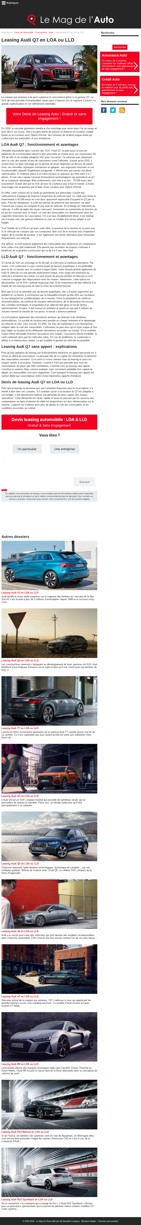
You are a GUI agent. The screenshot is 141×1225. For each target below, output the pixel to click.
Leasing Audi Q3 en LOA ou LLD (20, 796)
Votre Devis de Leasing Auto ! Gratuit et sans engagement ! (49, 116)
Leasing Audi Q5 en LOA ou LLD (20, 863)
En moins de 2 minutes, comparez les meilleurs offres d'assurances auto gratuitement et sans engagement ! (118, 64)
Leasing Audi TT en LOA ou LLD (19, 728)
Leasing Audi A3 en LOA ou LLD (19, 592)
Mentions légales (89, 1221)
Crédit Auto (111, 79)
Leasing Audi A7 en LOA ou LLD (19, 996)
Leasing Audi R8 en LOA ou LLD (19, 1064)
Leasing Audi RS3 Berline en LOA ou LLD (25, 1132)
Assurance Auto (114, 55)
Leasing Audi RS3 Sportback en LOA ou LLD (26, 1199)
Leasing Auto (41, 32)
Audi (51, 32)
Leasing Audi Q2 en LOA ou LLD (20, 660)
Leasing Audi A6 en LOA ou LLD (19, 931)
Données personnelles (108, 1221)
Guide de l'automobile (23, 32)
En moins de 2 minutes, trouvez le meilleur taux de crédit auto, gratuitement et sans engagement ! (119, 88)
